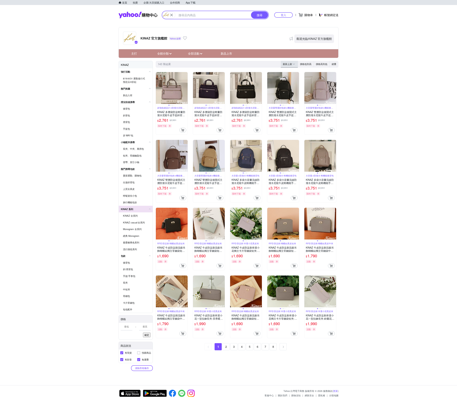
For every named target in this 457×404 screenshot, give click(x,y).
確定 (146, 335)
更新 (335, 391)
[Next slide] (185, 88)
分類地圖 (333, 395)
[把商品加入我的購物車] (182, 130)
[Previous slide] (158, 88)
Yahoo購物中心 (138, 15)
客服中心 (269, 395)
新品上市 (226, 53)
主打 (134, 53)
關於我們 (282, 395)
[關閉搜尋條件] (171, 15)
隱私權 (321, 395)
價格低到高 (306, 64)
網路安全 (309, 395)
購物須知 (296, 395)
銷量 (334, 64)
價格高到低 (321, 64)
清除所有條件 (142, 368)
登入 (283, 15)
